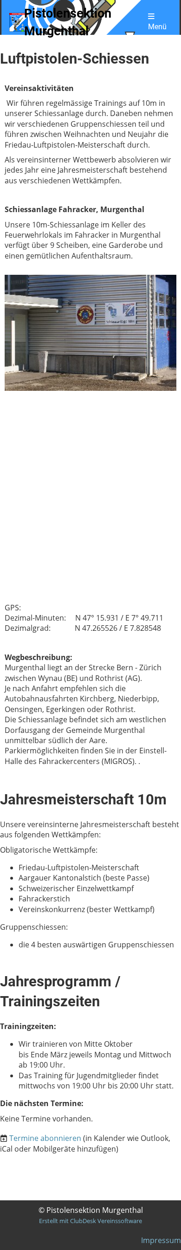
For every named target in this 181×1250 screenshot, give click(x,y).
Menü (157, 27)
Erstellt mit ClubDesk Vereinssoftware (90, 1221)
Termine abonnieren (45, 1138)
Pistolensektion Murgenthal (67, 22)
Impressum (161, 1240)
